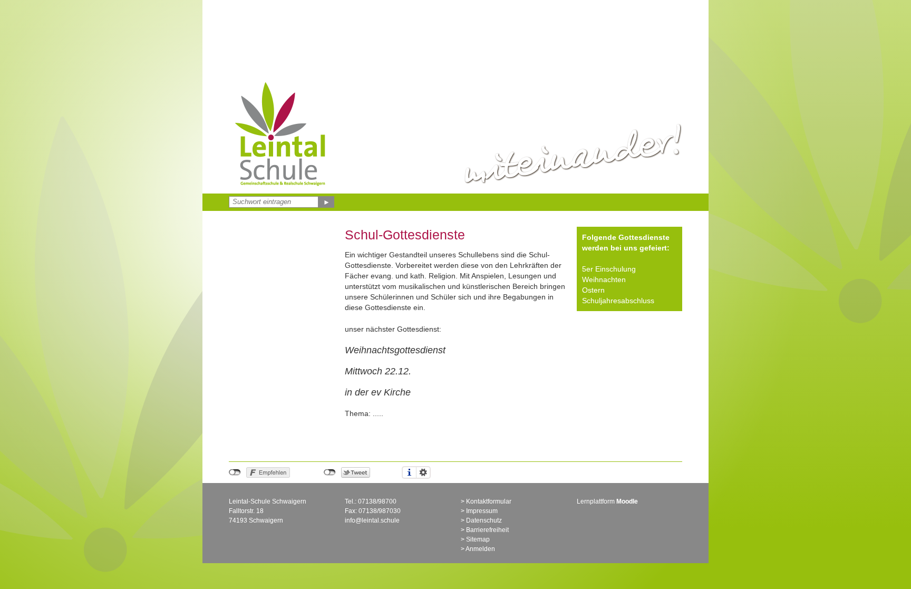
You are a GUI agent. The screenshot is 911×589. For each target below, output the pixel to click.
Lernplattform (607, 501)
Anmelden (480, 549)
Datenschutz (484, 520)
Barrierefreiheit (487, 530)
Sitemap (478, 539)
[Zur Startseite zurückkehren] (281, 82)
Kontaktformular (488, 501)
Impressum (482, 511)
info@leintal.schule (372, 520)
